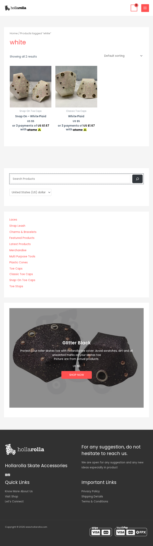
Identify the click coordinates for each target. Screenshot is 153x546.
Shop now (76, 375)
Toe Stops (16, 286)
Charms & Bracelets (22, 232)
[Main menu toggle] (145, 8)
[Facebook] (9, 475)
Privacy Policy (90, 491)
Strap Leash (17, 226)
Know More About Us (19, 491)
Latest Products (20, 244)
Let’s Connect (14, 501)
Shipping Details (92, 496)
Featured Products (21, 238)
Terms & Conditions (94, 501)
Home (14, 33)
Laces (13, 220)
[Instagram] (6, 475)
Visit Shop (11, 496)
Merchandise (17, 250)
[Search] (137, 179)
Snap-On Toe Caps (22, 280)
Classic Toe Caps (21, 274)
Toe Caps (16, 269)
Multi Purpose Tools (22, 256)
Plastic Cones (18, 262)
